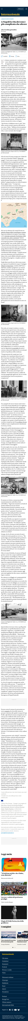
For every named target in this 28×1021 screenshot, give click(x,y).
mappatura (15, 165)
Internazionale (5, 807)
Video (4, 973)
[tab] (12, 947)
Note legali (17, 1018)
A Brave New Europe (7, 19)
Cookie (22, 1018)
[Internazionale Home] (8, 954)
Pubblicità (5, 983)
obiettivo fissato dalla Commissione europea (13, 232)
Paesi (3, 986)
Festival (4, 967)
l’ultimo (18, 771)
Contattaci (5, 961)
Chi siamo (5, 958)
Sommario (5, 964)
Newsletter (5, 992)
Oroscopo (5, 980)
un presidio (15, 348)
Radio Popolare (9, 809)
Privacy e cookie (7, 970)
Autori (4, 989)
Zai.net (12, 807)
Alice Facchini (5, 29)
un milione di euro (21, 422)
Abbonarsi (20, 8)
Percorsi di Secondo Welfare (14, 805)
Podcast (4, 996)
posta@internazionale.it (7, 832)
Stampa (12, 56)
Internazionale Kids (8, 1005)
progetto (7, 711)
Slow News (4, 805)
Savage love (5, 999)
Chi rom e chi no (5, 739)
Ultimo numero (6, 1002)
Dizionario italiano (7, 977)
